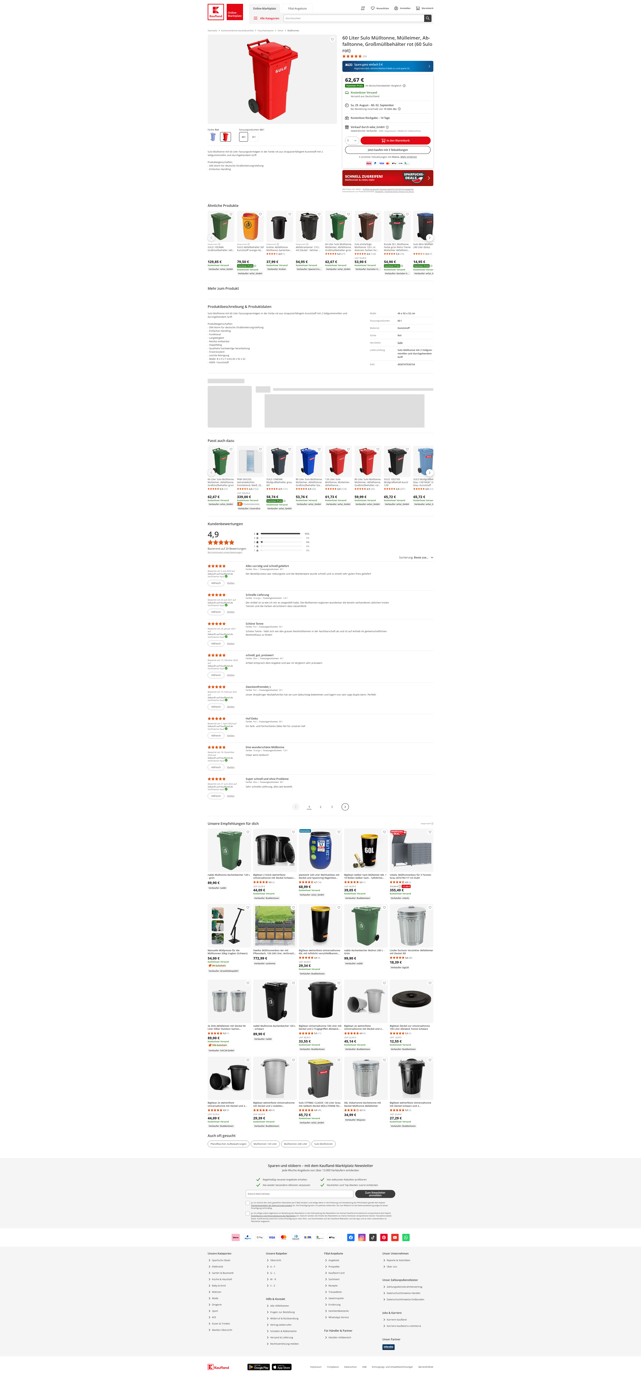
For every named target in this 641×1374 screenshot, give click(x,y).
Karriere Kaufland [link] (397, 1319)
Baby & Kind (219, 1285)
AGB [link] (364, 1366)
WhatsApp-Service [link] (339, 1317)
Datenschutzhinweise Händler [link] (403, 1293)
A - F (272, 1266)
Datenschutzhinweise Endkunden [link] (405, 1299)
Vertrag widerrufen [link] (281, 1324)
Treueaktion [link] (335, 1291)
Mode (215, 1298)
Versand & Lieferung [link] (281, 1337)
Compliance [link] (333, 1366)
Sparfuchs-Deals (221, 1260)
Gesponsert (213, 244)
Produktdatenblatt (252, 503)
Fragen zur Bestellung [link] (282, 1312)
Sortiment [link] (334, 1279)
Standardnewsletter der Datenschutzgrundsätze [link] (271, 1205)
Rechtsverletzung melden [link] (284, 1343)
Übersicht (275, 1260)
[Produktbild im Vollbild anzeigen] (272, 79)
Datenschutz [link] (350, 1366)
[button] (388, 86)
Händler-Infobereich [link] (340, 1337)
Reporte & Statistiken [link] (398, 1260)
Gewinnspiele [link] (336, 1298)
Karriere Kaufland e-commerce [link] (404, 1325)
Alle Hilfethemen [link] (279, 1305)
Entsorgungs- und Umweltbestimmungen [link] (392, 1366)
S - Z (272, 1285)
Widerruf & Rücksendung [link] (284, 1318)
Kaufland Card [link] (337, 1272)
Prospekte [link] (334, 1266)
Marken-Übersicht (222, 1329)
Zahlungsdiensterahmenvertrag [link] (404, 1286)
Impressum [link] (316, 1366)
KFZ (214, 1317)
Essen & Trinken (221, 1323)
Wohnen (216, 1291)
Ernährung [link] (335, 1304)
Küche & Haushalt (222, 1279)
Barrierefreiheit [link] (425, 1366)
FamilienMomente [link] (339, 1310)
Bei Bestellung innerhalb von (376, 109)
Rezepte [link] (333, 1285)
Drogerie (217, 1304)
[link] (297, 8)
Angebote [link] (334, 1260)
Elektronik (217, 1266)
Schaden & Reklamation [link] (283, 1331)
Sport (215, 1310)
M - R (273, 1279)
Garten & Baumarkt (223, 1272)
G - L (272, 1272)
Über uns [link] (392, 1266)
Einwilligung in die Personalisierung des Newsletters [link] (273, 1215)
